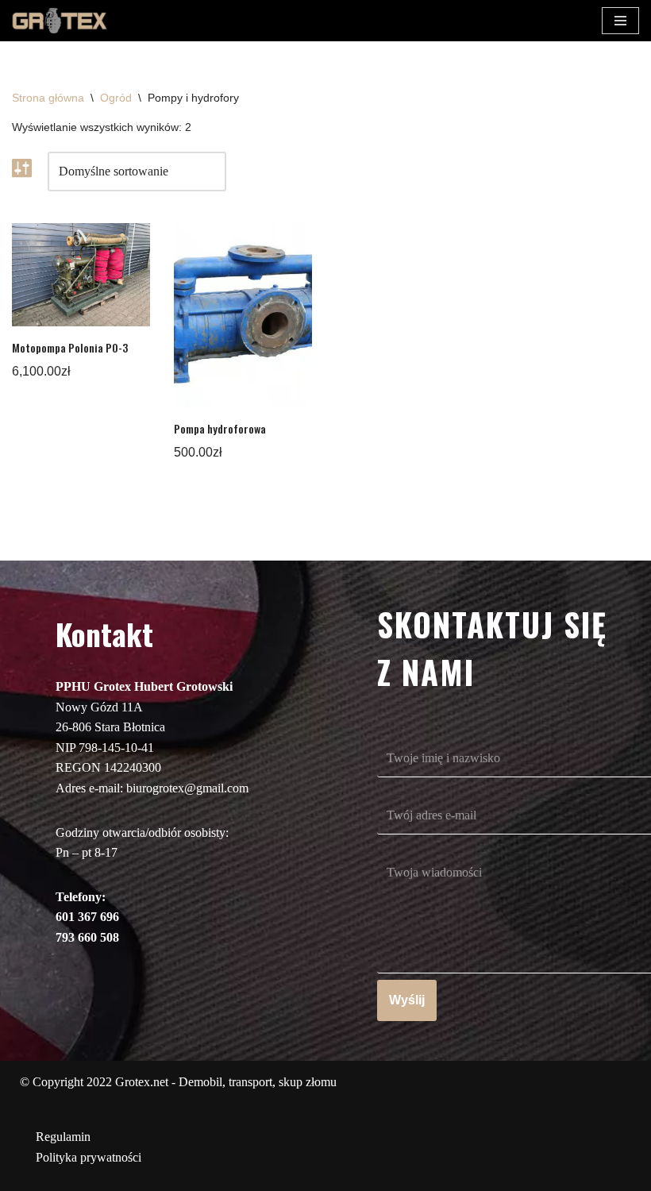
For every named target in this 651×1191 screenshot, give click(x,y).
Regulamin (63, 1136)
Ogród (116, 97)
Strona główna (48, 97)
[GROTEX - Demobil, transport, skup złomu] (59, 20)
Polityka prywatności (88, 1157)
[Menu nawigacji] (620, 20)
